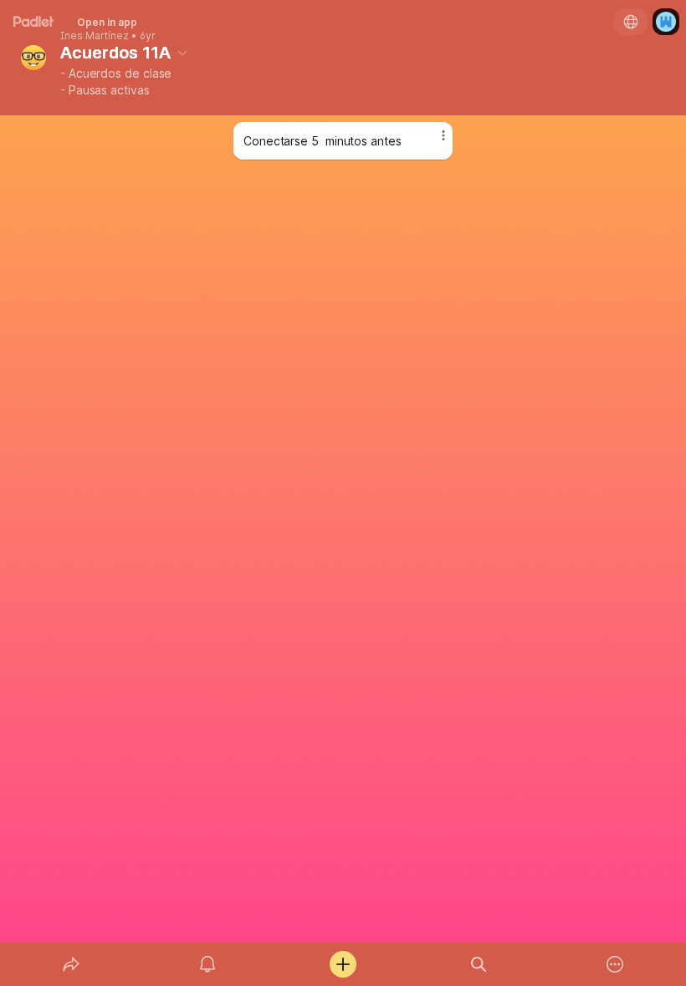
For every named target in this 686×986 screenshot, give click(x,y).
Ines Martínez (94, 36)
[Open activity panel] (207, 964)
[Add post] (343, 964)
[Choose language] (631, 21)
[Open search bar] (478, 964)
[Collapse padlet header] (182, 53)
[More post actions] (432, 142)
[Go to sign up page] (666, 21)
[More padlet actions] (615, 964)
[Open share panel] (71, 964)
